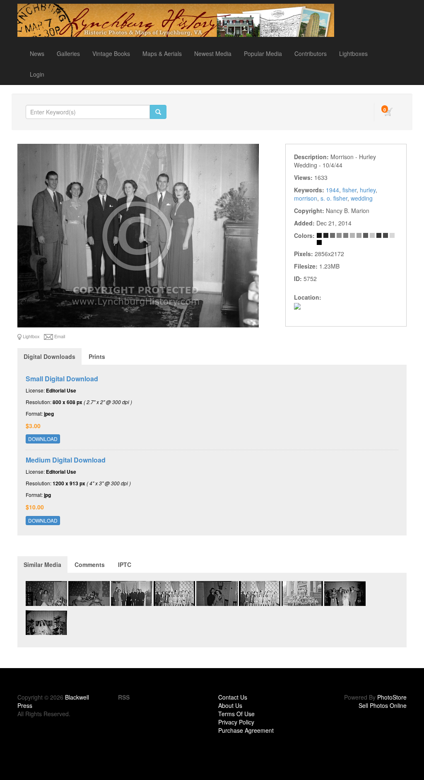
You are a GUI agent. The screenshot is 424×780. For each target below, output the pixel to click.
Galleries (68, 53)
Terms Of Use (236, 714)
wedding (362, 198)
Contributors (310, 53)
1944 (332, 190)
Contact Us (232, 697)
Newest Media (212, 53)
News (37, 53)
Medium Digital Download (66, 460)
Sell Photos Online (383, 705)
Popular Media (263, 53)
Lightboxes (353, 53)
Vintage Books (111, 53)
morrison (305, 198)
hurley (368, 190)
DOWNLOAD (43, 438)
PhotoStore (392, 697)
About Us (230, 705)
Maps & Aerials (162, 53)
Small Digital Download (62, 378)
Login (37, 74)
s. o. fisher (333, 198)
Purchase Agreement (246, 730)
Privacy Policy (236, 722)
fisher (349, 190)
